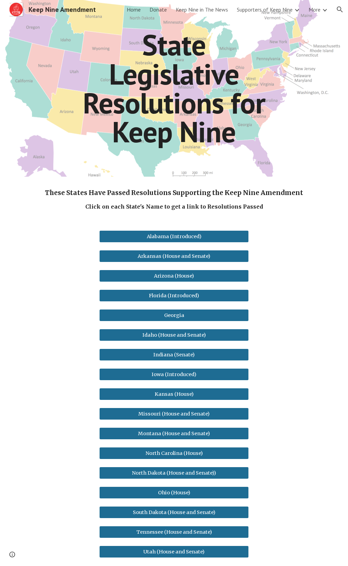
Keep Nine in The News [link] (202, 9)
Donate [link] (158, 9)
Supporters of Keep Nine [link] (265, 9)
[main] (174, 88)
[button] (340, 9)
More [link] (314, 9)
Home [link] (134, 9)
